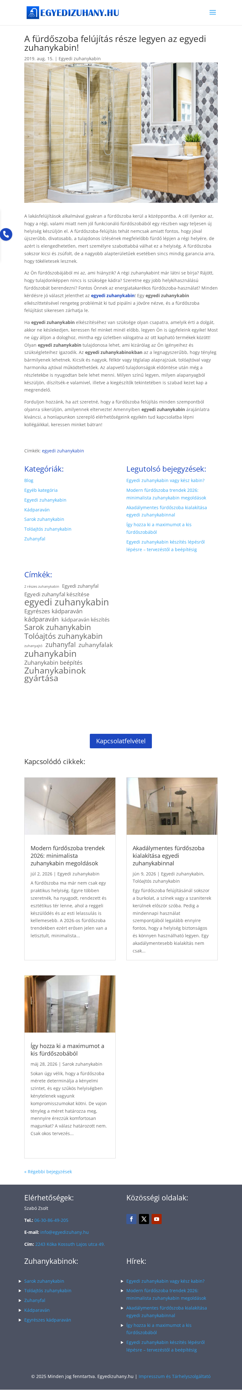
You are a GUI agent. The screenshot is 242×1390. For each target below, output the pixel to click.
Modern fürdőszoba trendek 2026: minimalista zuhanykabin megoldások (68, 855)
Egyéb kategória (41, 490)
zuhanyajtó (33, 646)
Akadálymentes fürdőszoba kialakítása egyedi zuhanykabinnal (169, 855)
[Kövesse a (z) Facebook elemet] (131, 1219)
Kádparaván (37, 510)
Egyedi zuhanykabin (80, 59)
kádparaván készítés (85, 619)
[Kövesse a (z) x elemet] (144, 1219)
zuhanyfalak (95, 645)
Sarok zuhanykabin (44, 519)
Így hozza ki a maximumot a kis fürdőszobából (67, 1049)
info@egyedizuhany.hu (64, 1232)
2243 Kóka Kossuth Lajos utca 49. (70, 1244)
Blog (28, 480)
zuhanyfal (60, 645)
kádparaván (41, 619)
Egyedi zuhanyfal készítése (56, 594)
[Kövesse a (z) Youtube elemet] (157, 1219)
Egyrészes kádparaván (53, 611)
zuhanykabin (50, 653)
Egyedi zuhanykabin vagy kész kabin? (165, 480)
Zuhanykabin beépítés (53, 662)
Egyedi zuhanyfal (80, 586)
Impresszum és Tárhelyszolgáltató (174, 1376)
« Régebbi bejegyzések (48, 1172)
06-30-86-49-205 (51, 1220)
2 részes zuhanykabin (41, 586)
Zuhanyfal (34, 539)
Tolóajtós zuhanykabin (48, 529)
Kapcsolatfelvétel (121, 741)
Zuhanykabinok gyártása (55, 674)
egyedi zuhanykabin (63, 451)
